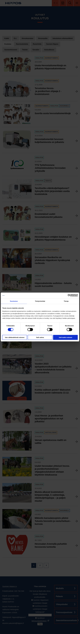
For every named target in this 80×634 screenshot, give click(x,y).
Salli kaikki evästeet (65, 337)
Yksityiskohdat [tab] (40, 301)
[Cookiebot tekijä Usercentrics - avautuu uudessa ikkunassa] (69, 295)
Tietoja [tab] (66, 301)
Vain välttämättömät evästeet (14, 337)
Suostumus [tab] (14, 301)
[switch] (30, 329)
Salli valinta (40, 337)
